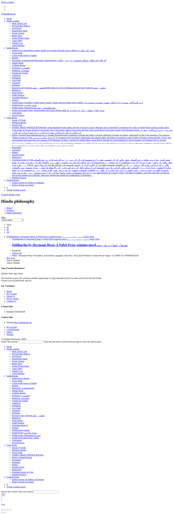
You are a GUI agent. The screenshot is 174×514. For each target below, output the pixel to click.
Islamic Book (17, 391)
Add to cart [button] (17, 253)
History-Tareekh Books (22, 457)
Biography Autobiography (23, 388)
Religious (16, 413)
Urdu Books (12, 445)
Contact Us (11, 301)
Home (9, 291)
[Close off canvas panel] (3, 494)
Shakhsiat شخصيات (20, 398)
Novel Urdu (17, 452)
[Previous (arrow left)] (2, 512)
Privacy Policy (13, 299)
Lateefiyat (16, 403)
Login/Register (13, 329)
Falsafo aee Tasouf (20, 401)
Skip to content (7, 2)
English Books (13, 477)
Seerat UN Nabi (19, 448)
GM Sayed (16, 356)
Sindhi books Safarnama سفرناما (26, 435)
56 (8, 229)
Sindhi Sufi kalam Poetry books (25, 438)
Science (15, 428)
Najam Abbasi (18, 361)
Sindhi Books (12, 376)
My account (12, 294)
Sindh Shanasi (18, 423)
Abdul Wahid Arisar (20, 366)
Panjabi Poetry (18, 467)
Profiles (15, 386)
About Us (11, 296)
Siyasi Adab (17, 381)
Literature (16, 410)
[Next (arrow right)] (5, 512)
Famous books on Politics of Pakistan (28, 479)
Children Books (19, 393)
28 (8, 227)
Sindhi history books (21, 430)
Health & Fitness (19, 474)
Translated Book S (20, 425)
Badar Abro (17, 364)
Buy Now (11, 258)
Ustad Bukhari (18, 373)
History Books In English (23, 482)
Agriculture (17, 440)
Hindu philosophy (14, 213)
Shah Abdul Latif (19, 351)
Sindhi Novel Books (20, 378)
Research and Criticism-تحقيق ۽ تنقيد (28, 415)
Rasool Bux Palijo (20, 359)
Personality (16, 460)
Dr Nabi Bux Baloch (21, 354)
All (8, 232)
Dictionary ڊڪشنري (21, 396)
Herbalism (16, 405)
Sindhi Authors (13, 349)
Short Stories (17, 420)
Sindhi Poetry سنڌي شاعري (24, 433)
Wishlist (10, 334)
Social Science (18, 443)
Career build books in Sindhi (24, 383)
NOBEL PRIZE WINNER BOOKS (28, 455)
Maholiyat (16, 418)
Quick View (88, 237)
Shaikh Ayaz (17, 371)
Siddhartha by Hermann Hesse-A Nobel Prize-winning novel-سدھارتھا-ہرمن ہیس (70, 245)
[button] (13, 260)
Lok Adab (16, 408)
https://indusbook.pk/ (23, 322)
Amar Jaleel (17, 368)
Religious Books (19, 450)
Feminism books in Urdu (22, 472)
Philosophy (17, 470)
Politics (15, 465)
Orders (9, 332)
